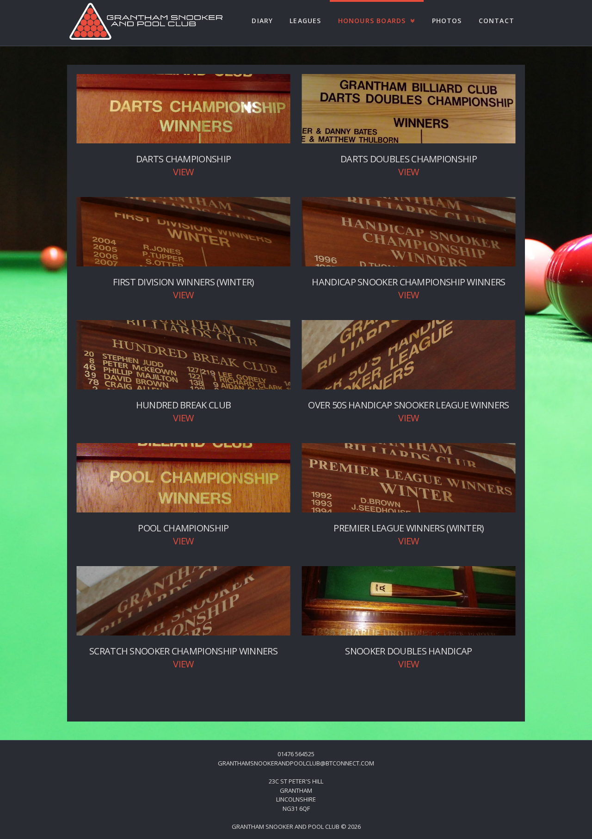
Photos (447, 20)
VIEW (183, 172)
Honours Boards (372, 20)
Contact (496, 20)
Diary (262, 20)
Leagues (305, 20)
